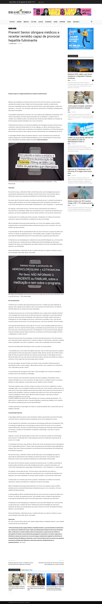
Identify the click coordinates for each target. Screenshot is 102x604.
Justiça (40, 22)
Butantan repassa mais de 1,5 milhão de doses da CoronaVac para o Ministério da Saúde (20, 563)
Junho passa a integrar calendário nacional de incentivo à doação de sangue (16, 588)
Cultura (33, 22)
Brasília (26, 22)
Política (12, 22)
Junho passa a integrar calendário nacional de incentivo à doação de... (80, 108)
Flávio (69, 80)
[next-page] (12, 593)
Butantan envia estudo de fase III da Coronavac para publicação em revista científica (51, 563)
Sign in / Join (41, 2)
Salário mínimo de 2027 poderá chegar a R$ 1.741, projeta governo (80, 202)
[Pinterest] (17, 47)
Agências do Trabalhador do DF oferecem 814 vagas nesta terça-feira (80, 171)
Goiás (69, 22)
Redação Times (13, 43)
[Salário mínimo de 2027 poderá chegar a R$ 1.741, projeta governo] (81, 192)
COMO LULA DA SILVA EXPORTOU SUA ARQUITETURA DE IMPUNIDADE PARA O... (80, 140)
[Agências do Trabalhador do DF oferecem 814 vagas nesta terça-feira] (81, 161)
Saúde (55, 22)
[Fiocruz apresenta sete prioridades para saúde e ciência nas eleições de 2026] (36, 579)
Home (9, 26)
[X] (13, 47)
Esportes (62, 22)
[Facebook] (10, 47)
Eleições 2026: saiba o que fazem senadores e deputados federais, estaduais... (80, 76)
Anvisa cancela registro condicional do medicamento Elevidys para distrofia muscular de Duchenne (55, 588)
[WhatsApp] (21, 47)
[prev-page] (9, 593)
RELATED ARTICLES (14, 570)
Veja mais (76, 22)
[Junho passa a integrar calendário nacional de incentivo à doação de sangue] (17, 579)
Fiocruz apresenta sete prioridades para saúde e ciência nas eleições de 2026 (36, 588)
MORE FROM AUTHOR (26, 570)
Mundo (19, 22)
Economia (48, 22)
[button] (92, 22)
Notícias (14, 26)
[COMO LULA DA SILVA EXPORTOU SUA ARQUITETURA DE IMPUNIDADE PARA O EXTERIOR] (81, 129)
